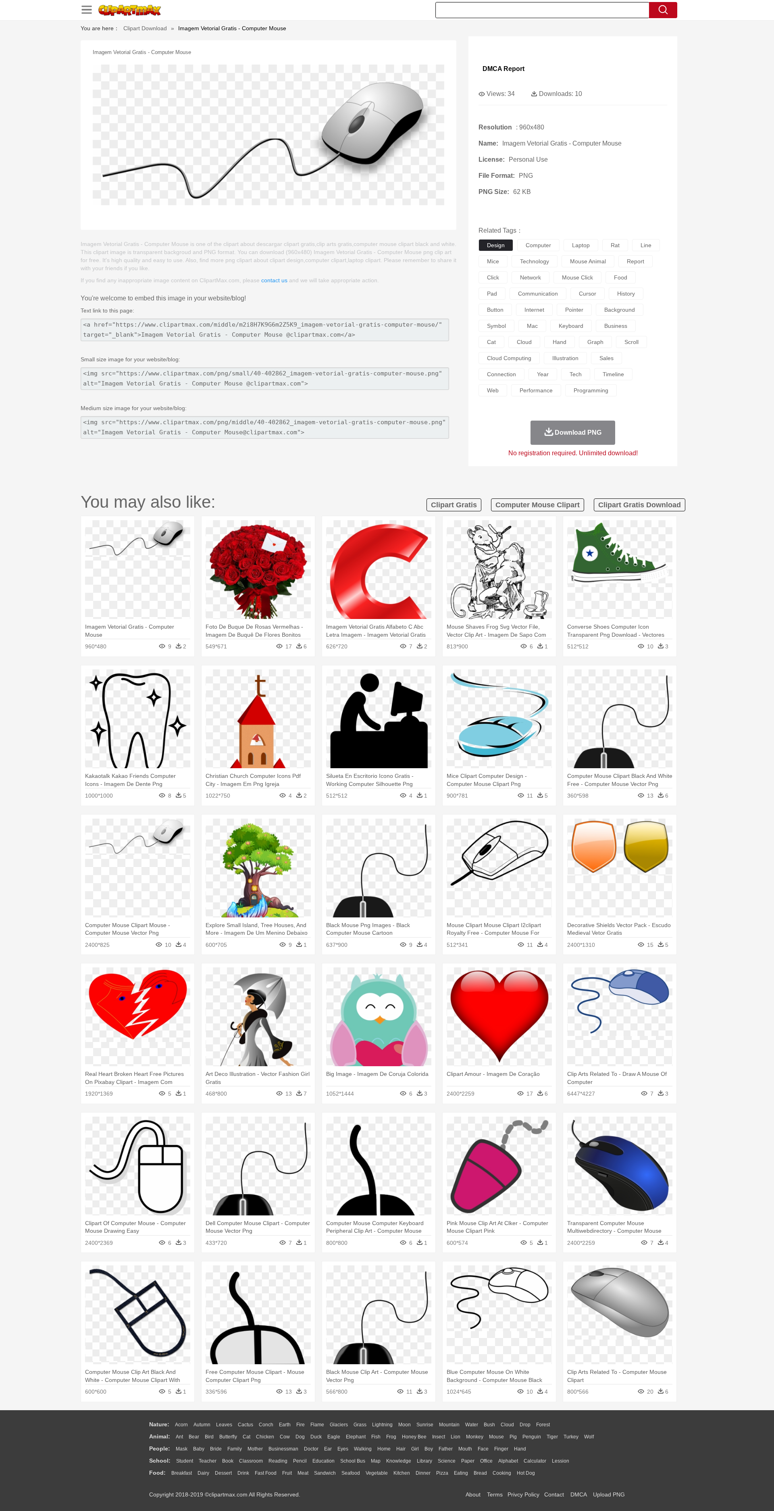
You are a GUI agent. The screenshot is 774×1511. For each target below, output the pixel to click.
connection (501, 374)
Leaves (224, 1425)
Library (424, 1461)
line (646, 245)
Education (323, 1461)
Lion (455, 1437)
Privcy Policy (523, 1494)
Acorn (181, 1425)
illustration (565, 358)
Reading (277, 1461)
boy (428, 1449)
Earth (285, 1425)
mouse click (577, 277)
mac (532, 326)
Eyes (342, 1449)
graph (595, 342)
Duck (316, 1437)
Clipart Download (145, 28)
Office (486, 1461)
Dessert (223, 1473)
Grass (360, 1425)
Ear (328, 1449)
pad (492, 293)
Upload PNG (609, 1494)
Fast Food (266, 1473)
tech (576, 374)
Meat (303, 1473)
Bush (489, 1425)
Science (447, 1461)
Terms (495, 1494)
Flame (317, 1425)
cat (491, 342)
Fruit (287, 1473)
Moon (404, 1425)
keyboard (571, 326)
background (619, 309)
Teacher (207, 1461)
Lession (560, 1461)
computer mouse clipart (537, 505)
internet (534, 309)
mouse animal (588, 261)
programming (591, 390)
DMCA (578, 1494)
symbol (496, 326)
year (543, 374)
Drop (525, 1425)
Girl (415, 1449)
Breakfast (181, 1473)
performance (536, 390)
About (473, 1494)
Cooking (502, 1473)
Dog (300, 1437)
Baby (198, 1449)
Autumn (202, 1425)
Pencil (300, 1461)
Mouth (465, 1449)
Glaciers (339, 1425)
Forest (543, 1425)
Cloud (507, 1425)
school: (160, 1460)
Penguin (531, 1437)
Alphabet (508, 1461)
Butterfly (228, 1437)
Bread (480, 1473)
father (446, 1449)
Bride (216, 1449)
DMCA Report (503, 68)
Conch (266, 1425)
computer (538, 245)
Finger (501, 1449)
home (384, 1449)
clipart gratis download (639, 505)
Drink (243, 1473)
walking (363, 1449)
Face (483, 1449)
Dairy (203, 1473)
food (620, 277)
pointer (574, 309)
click (493, 277)
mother (255, 1449)
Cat (246, 1437)
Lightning (382, 1425)
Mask (181, 1449)
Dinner (423, 1473)
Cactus (245, 1425)
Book (227, 1461)
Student (184, 1461)
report (635, 261)
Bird (209, 1437)
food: (157, 1472)
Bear (194, 1437)
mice (493, 261)
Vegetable (377, 1473)
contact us (274, 280)
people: (159, 1448)
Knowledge (398, 1461)
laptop (581, 245)
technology (534, 261)
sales (606, 358)
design (496, 245)
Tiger (552, 1437)
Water (471, 1425)
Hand (520, 1449)
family (234, 1449)
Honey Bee (414, 1437)
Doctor (311, 1449)
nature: (159, 1424)
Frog (391, 1437)
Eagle (333, 1437)
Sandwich (325, 1473)
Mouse (496, 1437)
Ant (179, 1437)
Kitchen (401, 1473)
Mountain (449, 1425)
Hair (401, 1449)
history (626, 293)
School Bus (352, 1461)
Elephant (356, 1437)
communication (538, 293)
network (530, 277)
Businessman (283, 1449)
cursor (587, 293)
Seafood (350, 1473)
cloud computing (509, 358)
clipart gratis (454, 505)
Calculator (535, 1461)
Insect (438, 1437)
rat (615, 245)
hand (559, 342)
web (493, 390)
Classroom (251, 1461)
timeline (613, 374)
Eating (461, 1473)
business (615, 326)
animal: (159, 1436)
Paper (467, 1461)
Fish (376, 1437)
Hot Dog (526, 1473)
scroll (631, 342)
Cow (285, 1437)
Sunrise (424, 1425)
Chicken (265, 1437)
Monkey (474, 1437)
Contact (554, 1494)
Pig (513, 1437)
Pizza (442, 1473)
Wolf (589, 1437)
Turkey (571, 1437)
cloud (524, 342)
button (495, 309)
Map (376, 1461)
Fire (300, 1425)
